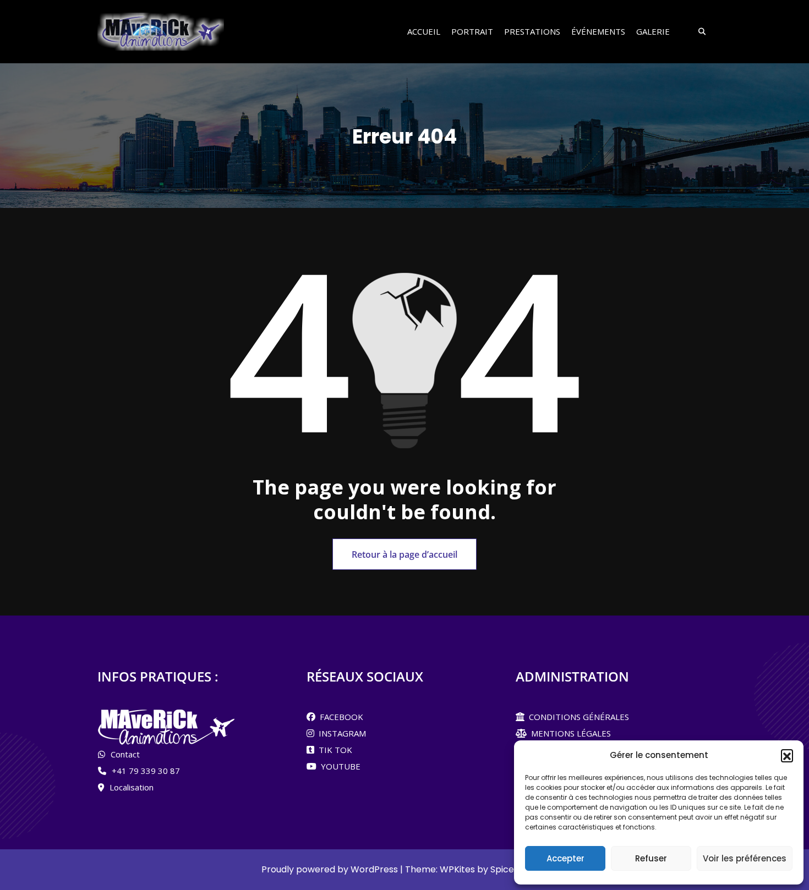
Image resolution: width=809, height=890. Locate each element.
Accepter (565, 858)
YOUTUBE (338, 766)
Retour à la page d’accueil (404, 554)
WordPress (374, 869)
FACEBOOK (339, 716)
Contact (125, 754)
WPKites (458, 869)
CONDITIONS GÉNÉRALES (576, 716)
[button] (786, 755)
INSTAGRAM (340, 733)
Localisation (132, 787)
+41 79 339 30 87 (146, 770)
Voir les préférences (744, 858)
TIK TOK (333, 749)
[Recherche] (698, 32)
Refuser (651, 858)
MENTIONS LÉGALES (569, 733)
